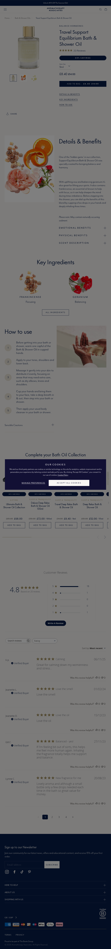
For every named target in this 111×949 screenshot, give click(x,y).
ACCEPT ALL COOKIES (69, 483)
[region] (55, 474)
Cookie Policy (63, 475)
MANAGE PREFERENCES (33, 483)
